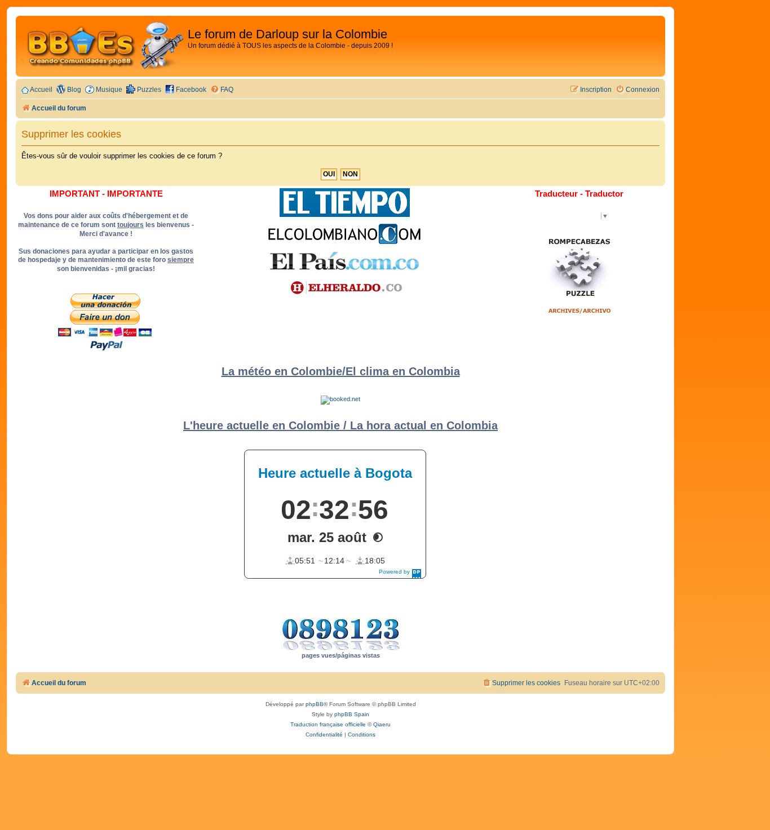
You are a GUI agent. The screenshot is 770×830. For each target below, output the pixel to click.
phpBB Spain (351, 714)
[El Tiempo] (345, 202)
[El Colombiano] (344, 234)
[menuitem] (221, 89)
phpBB (315, 704)
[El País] (344, 261)
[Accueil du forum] (103, 46)
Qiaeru (382, 724)
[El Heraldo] (344, 288)
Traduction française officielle (328, 724)
